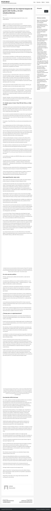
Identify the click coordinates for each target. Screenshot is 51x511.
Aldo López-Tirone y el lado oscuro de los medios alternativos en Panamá (42, 67)
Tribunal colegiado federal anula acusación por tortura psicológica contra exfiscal (42, 43)
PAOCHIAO (5, 2)
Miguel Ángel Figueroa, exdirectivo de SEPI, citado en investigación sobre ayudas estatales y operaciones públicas (42, 87)
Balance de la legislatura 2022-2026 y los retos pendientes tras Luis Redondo (42, 21)
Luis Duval (11, 486)
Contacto (47, 2)
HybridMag (48, 509)
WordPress (43, 509)
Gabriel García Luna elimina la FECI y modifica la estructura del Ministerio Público (42, 39)
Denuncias (38, 2)
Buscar (46, 11)
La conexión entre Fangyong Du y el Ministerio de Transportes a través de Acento (42, 71)
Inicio (34, 2)
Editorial (43, 2)
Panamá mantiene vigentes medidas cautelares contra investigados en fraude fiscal (42, 53)
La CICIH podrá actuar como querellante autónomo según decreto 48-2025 (42, 35)
